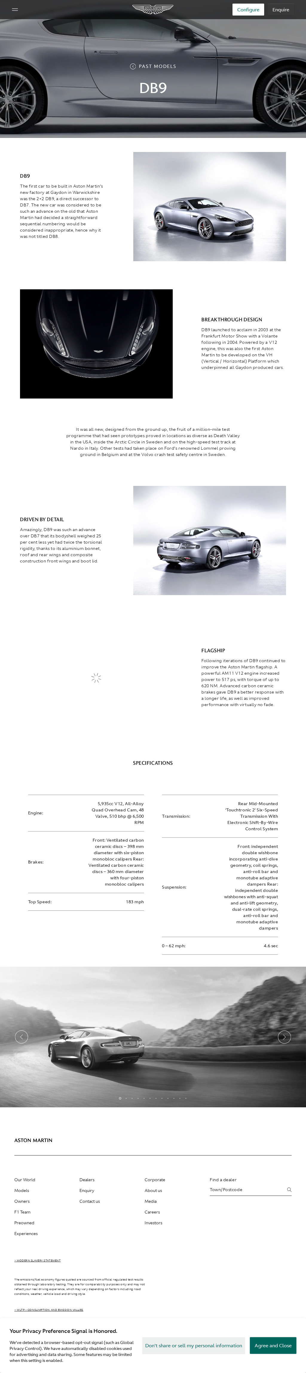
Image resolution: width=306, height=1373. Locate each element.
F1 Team (22, 1212)
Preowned (24, 1222)
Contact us (89, 1201)
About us (153, 1190)
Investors (153, 1222)
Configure (248, 9)
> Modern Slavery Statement (37, 1260)
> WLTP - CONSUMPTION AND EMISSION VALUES (48, 1310)
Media (151, 1201)
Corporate (155, 1179)
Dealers (86, 1179)
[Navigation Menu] (15, 10)
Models (21, 1190)
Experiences (26, 1233)
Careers (152, 1212)
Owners (22, 1201)
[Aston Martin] (153, 9)
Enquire (281, 9)
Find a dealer (223, 1179)
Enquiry (86, 1190)
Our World (24, 1179)
